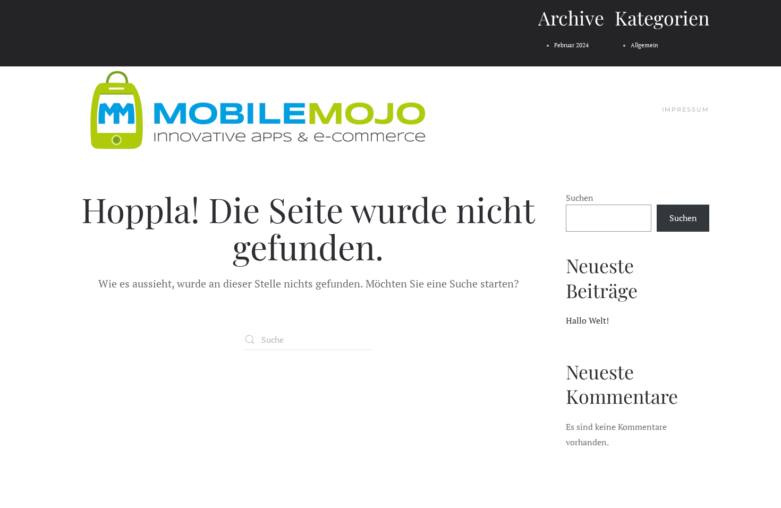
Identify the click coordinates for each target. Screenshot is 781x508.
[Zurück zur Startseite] (258, 110)
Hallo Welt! (587, 320)
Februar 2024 (571, 45)
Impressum (685, 109)
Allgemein (644, 45)
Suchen (579, 198)
